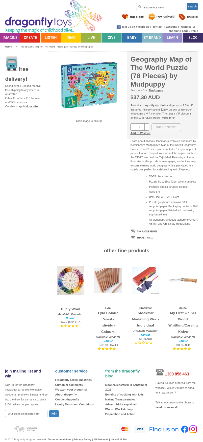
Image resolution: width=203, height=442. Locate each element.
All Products (101, 439)
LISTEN (51, 38)
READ (71, 38)
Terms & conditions (59, 439)
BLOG (193, 38)
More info (31, 106)
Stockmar (145, 307)
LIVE (91, 38)
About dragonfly (66, 394)
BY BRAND (152, 38)
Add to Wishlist (140, 133)
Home (8, 46)
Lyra (108, 307)
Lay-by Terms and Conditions (74, 404)
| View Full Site (118, 439)
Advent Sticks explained (121, 404)
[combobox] (160, 6)
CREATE (30, 38)
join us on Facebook (135, 26)
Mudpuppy (156, 90)
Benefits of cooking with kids (124, 394)
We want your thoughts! (71, 389)
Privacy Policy (82, 439)
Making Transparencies (120, 399)
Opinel (183, 307)
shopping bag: (178, 30)
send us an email (166, 407)
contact (157, 26)
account (171, 26)
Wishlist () (187, 26)
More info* (168, 117)
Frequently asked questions (73, 379)
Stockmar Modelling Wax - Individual (145, 319)
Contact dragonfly (67, 399)
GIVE (111, 38)
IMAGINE (10, 38)
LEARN (172, 38)
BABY (131, 38)
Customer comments (69, 384)
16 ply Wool (70, 309)
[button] (69, 326)
